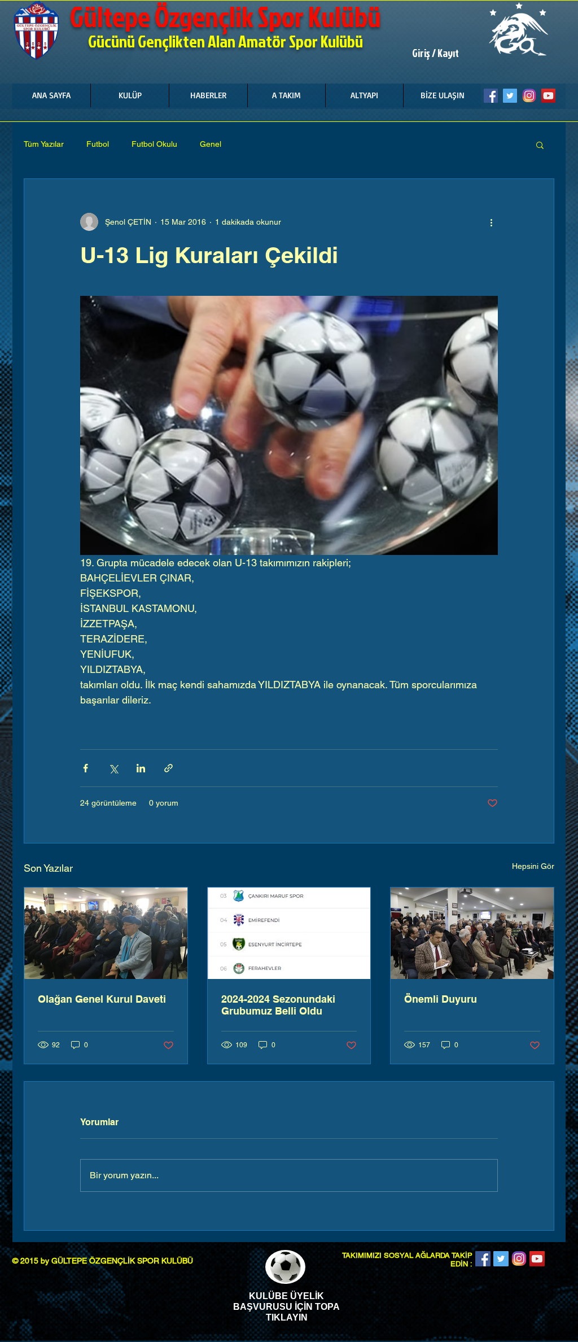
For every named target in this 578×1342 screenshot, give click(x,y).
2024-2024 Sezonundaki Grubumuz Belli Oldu (278, 1005)
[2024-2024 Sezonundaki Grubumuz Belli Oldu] (289, 933)
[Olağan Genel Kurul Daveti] (105, 933)
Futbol (97, 143)
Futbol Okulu (154, 143)
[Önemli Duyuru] (472, 933)
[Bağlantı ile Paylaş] (168, 768)
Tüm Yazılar (44, 143)
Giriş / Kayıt (435, 53)
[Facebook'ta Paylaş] (85, 768)
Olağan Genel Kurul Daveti (102, 999)
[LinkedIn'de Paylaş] (140, 768)
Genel (210, 143)
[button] (129, 95)
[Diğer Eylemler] (491, 222)
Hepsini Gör (533, 866)
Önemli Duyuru (440, 999)
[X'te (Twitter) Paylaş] (113, 768)
